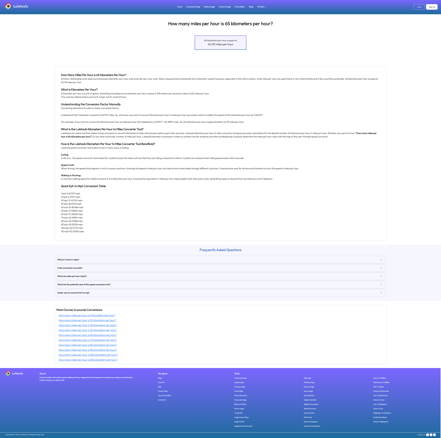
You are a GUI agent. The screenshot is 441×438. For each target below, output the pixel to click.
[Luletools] (16, 6)
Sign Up (432, 7)
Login (419, 7)
